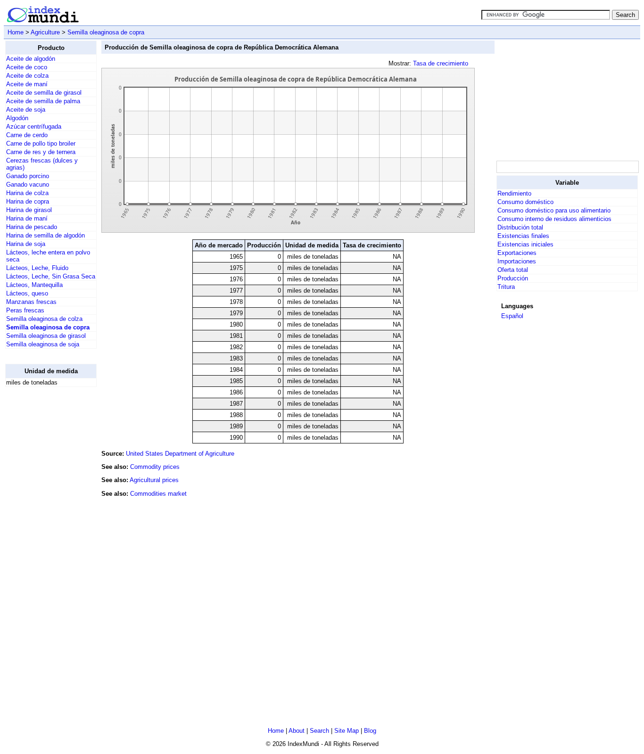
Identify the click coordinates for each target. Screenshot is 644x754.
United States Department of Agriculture (180, 453)
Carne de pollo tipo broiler (40, 143)
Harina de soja (25, 243)
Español (512, 316)
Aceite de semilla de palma (43, 101)
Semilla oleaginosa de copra (105, 32)
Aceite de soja (25, 109)
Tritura (506, 286)
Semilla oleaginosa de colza (44, 318)
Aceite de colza (27, 75)
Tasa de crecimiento (440, 63)
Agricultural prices (154, 480)
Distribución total (520, 227)
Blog (370, 730)
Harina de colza (27, 193)
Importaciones (516, 261)
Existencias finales (523, 235)
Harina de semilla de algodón (45, 235)
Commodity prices (155, 466)
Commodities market (158, 493)
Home (16, 32)
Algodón (17, 118)
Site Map (346, 730)
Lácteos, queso (27, 293)
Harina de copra (27, 201)
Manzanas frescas (31, 301)
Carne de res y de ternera (40, 152)
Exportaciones (517, 252)
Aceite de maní (27, 84)
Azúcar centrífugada (33, 126)
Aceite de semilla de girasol (44, 92)
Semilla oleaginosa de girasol (46, 335)
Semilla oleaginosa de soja (42, 344)
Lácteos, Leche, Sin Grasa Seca (50, 276)
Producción (512, 278)
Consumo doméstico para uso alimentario (554, 210)
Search (319, 730)
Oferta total (512, 269)
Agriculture (45, 32)
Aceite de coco (26, 67)
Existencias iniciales (525, 244)
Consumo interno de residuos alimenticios (554, 218)
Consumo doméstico (525, 201)
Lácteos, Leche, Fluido (37, 267)
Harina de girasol (29, 209)
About (297, 730)
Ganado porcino (27, 176)
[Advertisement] (43, 535)
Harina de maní (27, 218)
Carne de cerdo (27, 135)
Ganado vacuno (27, 184)
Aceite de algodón (30, 58)
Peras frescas (25, 310)
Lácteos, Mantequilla (34, 284)
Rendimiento (514, 193)
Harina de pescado (31, 226)
